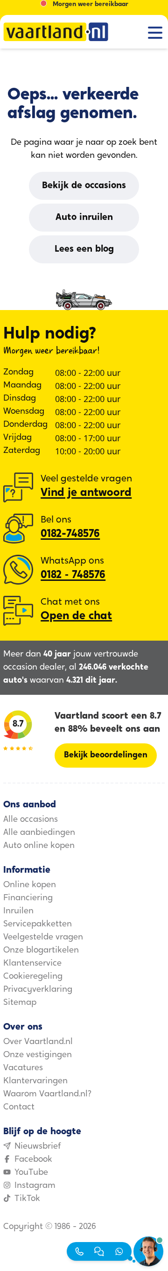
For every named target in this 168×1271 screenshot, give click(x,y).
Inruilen (18, 911)
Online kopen (29, 885)
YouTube (31, 1173)
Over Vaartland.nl (38, 1042)
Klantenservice (32, 964)
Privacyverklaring (37, 990)
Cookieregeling (33, 977)
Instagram (35, 1186)
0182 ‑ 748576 (73, 575)
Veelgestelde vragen (43, 937)
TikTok (27, 1199)
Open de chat (76, 616)
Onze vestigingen (37, 1055)
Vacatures (23, 1068)
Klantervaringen (35, 1081)
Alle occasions (30, 820)
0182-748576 (70, 534)
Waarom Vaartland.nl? (47, 1094)
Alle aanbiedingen (39, 833)
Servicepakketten (37, 924)
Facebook (33, 1160)
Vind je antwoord (86, 493)
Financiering (28, 898)
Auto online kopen (39, 846)
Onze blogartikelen (41, 950)
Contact (19, 1107)
